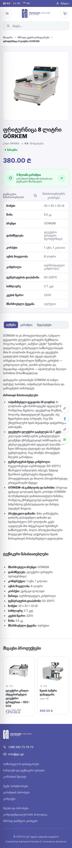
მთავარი (8, 37)
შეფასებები (44, 324)
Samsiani (24, 841)
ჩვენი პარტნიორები (15, 786)
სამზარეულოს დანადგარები (21, 764)
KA (8, 3)
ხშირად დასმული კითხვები (20, 820)
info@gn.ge (16, 754)
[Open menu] (7, 13)
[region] (36, 686)
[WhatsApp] (64, 439)
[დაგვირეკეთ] (64, 429)
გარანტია (26, 324)
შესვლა (65, 3)
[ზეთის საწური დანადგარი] (53, 685)
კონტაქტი (9, 798)
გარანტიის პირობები (16, 792)
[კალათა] (65, 13)
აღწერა (11, 324)
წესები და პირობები (15, 808)
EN (18, 3)
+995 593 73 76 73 (20, 747)
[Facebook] (64, 419)
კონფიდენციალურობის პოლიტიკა (25, 814)
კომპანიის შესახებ (14, 776)
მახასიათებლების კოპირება (53, 195)
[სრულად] (61, 178)
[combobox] (36, 26)
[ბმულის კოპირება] (64, 408)
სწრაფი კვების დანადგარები (33, 37)
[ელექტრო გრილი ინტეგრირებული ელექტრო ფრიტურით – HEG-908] (19, 686)
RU (28, 3)
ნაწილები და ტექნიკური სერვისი (24, 770)
